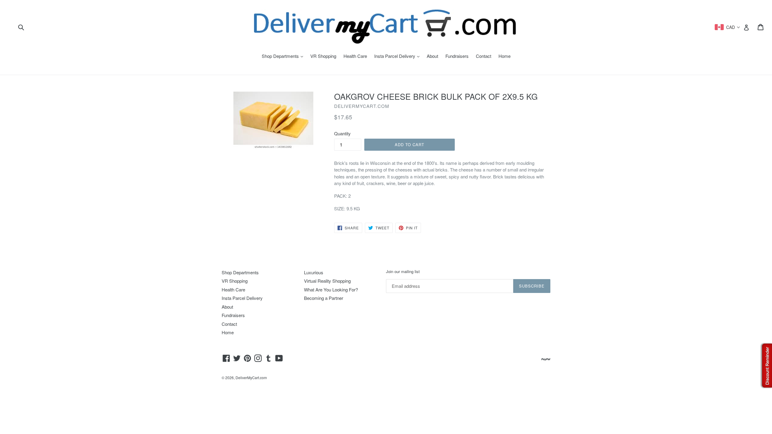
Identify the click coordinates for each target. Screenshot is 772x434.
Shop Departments (284, 56)
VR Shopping (323, 56)
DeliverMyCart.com (251, 377)
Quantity (342, 133)
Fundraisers (457, 56)
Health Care (355, 56)
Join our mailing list (403, 271)
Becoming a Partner (323, 298)
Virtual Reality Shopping (327, 281)
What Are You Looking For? (331, 289)
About (432, 56)
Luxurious (313, 272)
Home (504, 56)
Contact (483, 56)
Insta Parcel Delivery (398, 56)
